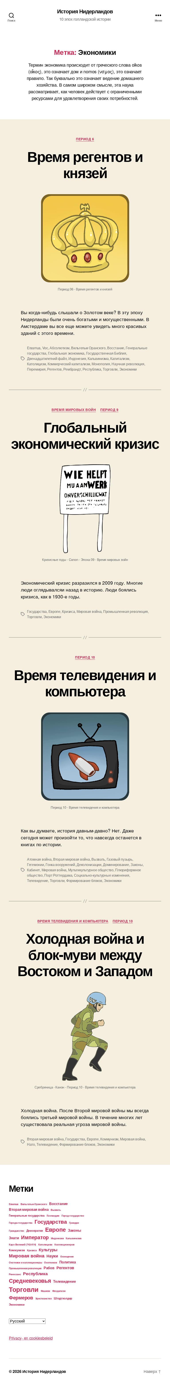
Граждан (74, 1222)
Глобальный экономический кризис (85, 435)
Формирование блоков (84, 880)
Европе (54, 611)
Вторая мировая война (71, 859)
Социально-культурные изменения (101, 875)
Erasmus (34, 347)
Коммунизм (109, 1139)
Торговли (110, 369)
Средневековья (30, 1281)
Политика (67, 1262)
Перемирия (36, 369)
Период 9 (109, 410)
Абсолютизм (59, 347)
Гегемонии (35, 864)
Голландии (53, 1215)
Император (35, 1237)
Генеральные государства (26, 1215)
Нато (31, 1144)
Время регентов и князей (85, 164)
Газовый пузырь (119, 859)
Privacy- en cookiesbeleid (30, 1338)
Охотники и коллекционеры (25, 1262)
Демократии (34, 1230)
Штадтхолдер (63, 1298)
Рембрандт (72, 369)
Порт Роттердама (58, 875)
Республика (92, 369)
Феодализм (59, 1291)
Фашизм (45, 1291)
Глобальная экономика (66, 353)
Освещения (67, 1256)
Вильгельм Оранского (88, 347)
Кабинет (33, 869)
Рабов (49, 1267)
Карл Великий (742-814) (22, 1244)
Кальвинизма (98, 358)
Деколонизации (89, 864)
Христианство (43, 1298)
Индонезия (77, 358)
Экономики (128, 369)
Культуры (48, 1249)
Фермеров (21, 1297)
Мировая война (89, 611)
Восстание (115, 347)
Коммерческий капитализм (69, 363)
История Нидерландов (85, 11)
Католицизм (36, 363)
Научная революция (128, 363)
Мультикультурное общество (91, 869)
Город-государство (73, 1215)
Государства (37, 611)
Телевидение (37, 880)
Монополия (101, 363)
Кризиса (68, 611)
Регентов (54, 369)
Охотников (50, 1262)
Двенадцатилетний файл (47, 358)
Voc (45, 347)
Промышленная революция (125, 611)
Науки (52, 1256)
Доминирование (116, 864)
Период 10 (85, 657)
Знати (14, 1237)
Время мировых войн (74, 410)
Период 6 (85, 139)
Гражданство (16, 1230)
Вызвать (98, 859)
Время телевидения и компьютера (85, 682)
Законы (137, 864)
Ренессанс (15, 1274)
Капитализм (119, 358)
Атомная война (39, 859)
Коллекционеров (64, 1244)
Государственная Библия (106, 353)
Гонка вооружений (60, 864)
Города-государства (20, 1222)
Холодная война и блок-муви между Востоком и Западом (84, 954)
